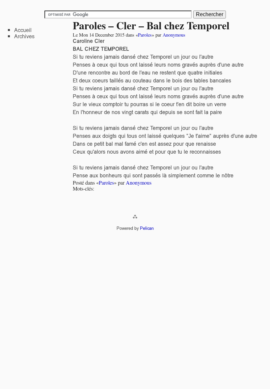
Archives (24, 36)
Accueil (23, 30)
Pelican (147, 228)
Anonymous (174, 35)
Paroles (145, 35)
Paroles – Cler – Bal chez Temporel (151, 25)
